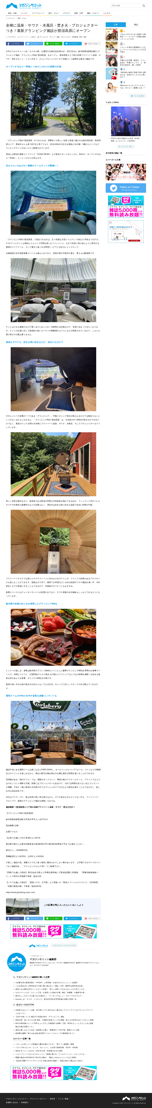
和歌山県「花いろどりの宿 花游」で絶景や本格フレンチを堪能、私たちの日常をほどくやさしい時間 (54, 1020)
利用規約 (24, 1102)
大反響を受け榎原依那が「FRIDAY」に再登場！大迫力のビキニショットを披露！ (47, 982)
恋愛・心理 (78, 13)
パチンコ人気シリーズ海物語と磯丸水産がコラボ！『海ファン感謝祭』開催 (44, 1044)
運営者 (52, 1099)
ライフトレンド (38, 13)
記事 (116, 25)
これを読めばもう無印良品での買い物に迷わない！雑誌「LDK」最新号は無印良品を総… (49, 986)
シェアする (15, 43)
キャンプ (52, 37)
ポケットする (93, 43)
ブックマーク (73, 43)
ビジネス (106, 13)
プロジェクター (66, 37)
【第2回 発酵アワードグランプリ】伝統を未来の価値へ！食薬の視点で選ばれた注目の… (49, 1061)
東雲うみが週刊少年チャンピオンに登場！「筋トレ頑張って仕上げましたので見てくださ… (50, 989)
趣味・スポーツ (93, 13)
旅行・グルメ (53, 13)
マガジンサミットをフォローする (64, 945)
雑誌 (136, 25)
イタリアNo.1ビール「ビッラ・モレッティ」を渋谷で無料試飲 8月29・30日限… (47, 1047)
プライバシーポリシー (38, 1099)
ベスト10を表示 (138, 96)
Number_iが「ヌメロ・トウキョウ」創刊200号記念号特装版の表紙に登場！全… (46, 999)
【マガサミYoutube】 (41, 965)
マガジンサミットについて (16, 1099)
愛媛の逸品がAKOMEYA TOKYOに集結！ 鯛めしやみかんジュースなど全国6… (46, 1057)
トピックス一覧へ (127, 146)
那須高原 (75, 37)
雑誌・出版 (12, 13)
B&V (81, 37)
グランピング (43, 37)
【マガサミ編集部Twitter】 (65, 963)
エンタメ (24, 13)
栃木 (85, 37)
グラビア (66, 13)
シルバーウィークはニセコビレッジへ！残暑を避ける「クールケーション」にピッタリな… (50, 1054)
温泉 (58, 37)
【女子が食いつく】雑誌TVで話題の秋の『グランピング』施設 (39, 1017)
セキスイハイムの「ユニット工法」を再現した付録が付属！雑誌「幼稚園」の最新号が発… (50, 992)
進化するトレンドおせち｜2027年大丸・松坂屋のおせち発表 (39, 1051)
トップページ (10, 18)
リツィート (34, 43)
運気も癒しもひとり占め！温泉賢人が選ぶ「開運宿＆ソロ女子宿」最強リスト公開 (47, 1030)
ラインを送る (54, 43)
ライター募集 (63, 1099)
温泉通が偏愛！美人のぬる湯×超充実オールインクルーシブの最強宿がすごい (45, 1033)
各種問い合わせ (12, 1102)
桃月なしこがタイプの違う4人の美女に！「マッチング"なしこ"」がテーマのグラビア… (49, 996)
